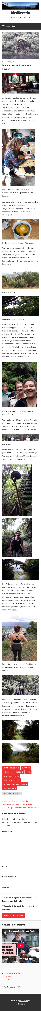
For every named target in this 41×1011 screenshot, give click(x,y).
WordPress (23, 1001)
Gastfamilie (26, 768)
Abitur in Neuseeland (11, 768)
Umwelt (24, 784)
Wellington (20, 1004)
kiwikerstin (16, 62)
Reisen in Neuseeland (11, 776)
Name (5, 866)
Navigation (10, 26)
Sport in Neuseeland (11, 784)
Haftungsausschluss (13, 973)
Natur (28, 772)
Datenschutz (10, 976)
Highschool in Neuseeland (13, 772)
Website (5, 887)
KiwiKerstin (20, 12)
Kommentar (7, 831)
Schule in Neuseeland (11, 780)
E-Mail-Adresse (9, 877)
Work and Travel (9, 788)
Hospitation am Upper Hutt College (22, 807)
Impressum (9, 979)
